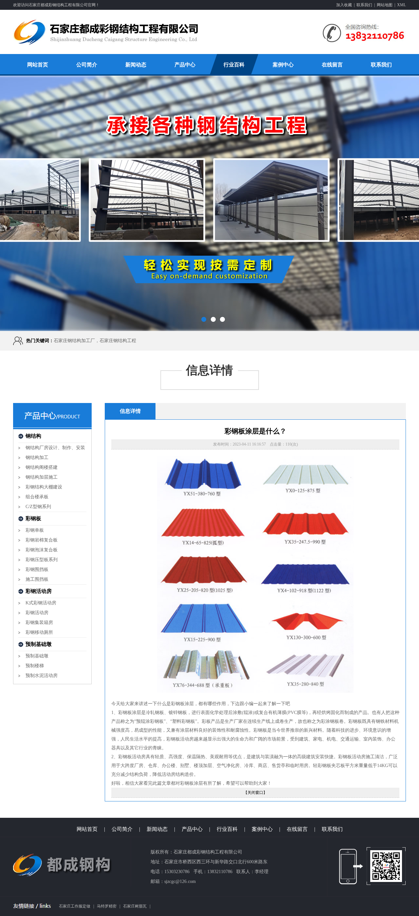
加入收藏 (344, 5)
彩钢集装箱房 (39, 622)
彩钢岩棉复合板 (42, 540)
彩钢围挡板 (37, 569)
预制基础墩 (37, 655)
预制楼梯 (35, 665)
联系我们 (364, 5)
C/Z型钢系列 (38, 506)
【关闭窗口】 (255, 792)
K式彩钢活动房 (41, 602)
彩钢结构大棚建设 (44, 487)
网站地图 (384, 5)
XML (401, 5)
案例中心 (283, 64)
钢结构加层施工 (42, 477)
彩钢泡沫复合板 (42, 549)
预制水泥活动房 (42, 675)
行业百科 (234, 64)
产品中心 (184, 64)
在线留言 (332, 64)
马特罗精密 (107, 906)
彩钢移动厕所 (39, 632)
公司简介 (86, 64)
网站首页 (37, 64)
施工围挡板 (37, 579)
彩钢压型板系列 (42, 559)
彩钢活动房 (37, 612)
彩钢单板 (35, 530)
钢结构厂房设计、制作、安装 (55, 447)
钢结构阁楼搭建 (42, 467)
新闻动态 (135, 64)
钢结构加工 (37, 457)
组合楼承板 (37, 496)
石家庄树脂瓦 (135, 906)
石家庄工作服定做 (74, 906)
